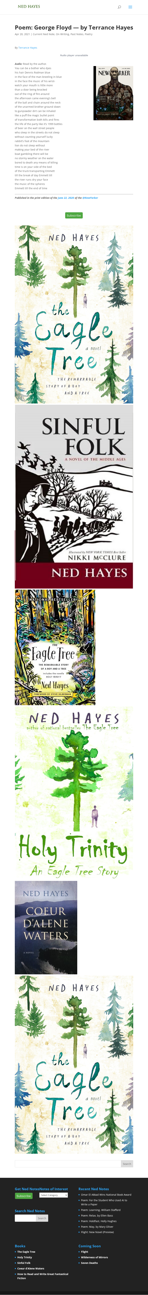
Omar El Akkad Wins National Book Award (106, 1194)
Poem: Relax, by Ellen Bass (97, 1215)
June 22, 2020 (66, 197)
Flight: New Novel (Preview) (97, 1232)
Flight (84, 1251)
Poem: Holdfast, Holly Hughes (99, 1221)
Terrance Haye (27, 47)
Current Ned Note (44, 34)
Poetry (88, 34)
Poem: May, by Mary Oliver (97, 1226)
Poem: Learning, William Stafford (101, 1210)
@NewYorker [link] (90, 197)
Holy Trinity (24, 1257)
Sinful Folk (24, 1263)
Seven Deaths (89, 1263)
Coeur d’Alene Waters (30, 1268)
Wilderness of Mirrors (94, 1257)
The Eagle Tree (26, 1251)
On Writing (62, 34)
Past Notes (77, 34)
